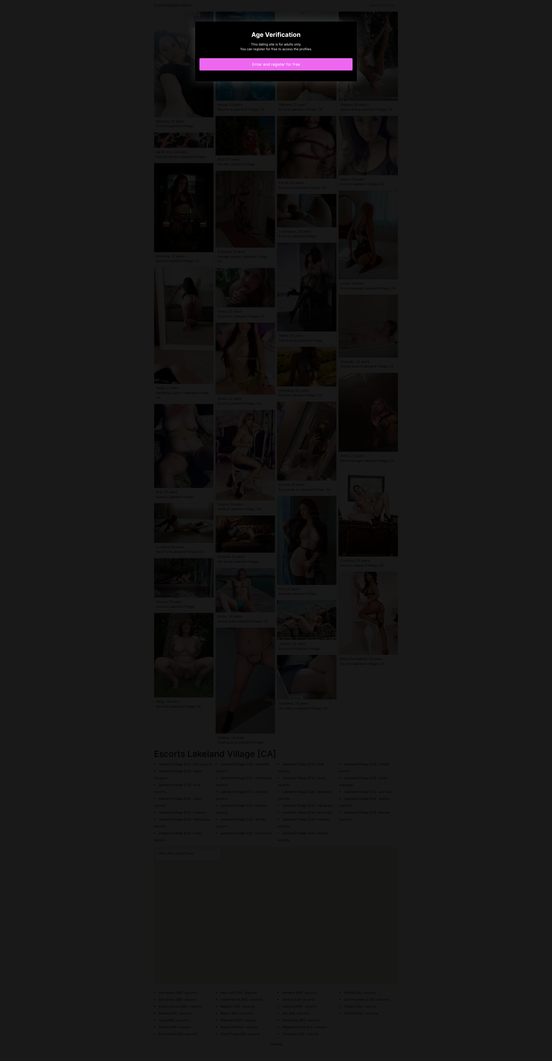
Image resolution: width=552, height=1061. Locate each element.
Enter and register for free (276, 64)
